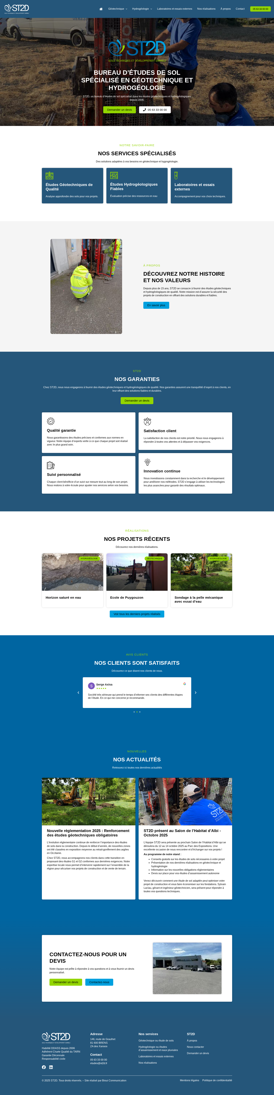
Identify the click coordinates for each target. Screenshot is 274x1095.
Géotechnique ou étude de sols (156, 1040)
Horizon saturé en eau (63, 597)
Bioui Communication (114, 1080)
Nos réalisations (206, 8)
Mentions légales (189, 1080)
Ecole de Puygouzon (126, 597)
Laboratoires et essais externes (174, 8)
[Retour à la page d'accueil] (101, 8)
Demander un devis (198, 1053)
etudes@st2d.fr (98, 1063)
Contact (240, 8)
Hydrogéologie (140, 8)
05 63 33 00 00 (98, 1059)
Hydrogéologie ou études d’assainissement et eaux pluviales (158, 1048)
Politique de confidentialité (217, 1080)
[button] (125, 9)
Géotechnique (116, 8)
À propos (226, 8)
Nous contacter (195, 1047)
